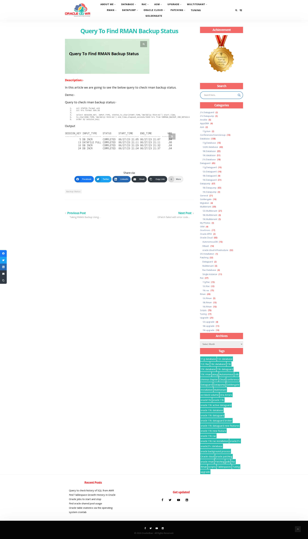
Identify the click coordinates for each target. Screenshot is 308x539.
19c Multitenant (209, 219)
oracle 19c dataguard (212, 415)
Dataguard (205, 163)
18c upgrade (208, 326)
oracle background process (216, 451)
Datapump (129, 10)
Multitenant (196, 4)
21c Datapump (207, 116)
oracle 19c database (212, 410)
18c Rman (207, 302)
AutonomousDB (210, 241)
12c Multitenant (209, 210)
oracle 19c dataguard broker (216, 420)
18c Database (209, 151)
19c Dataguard (209, 179)
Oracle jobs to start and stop (85, 499)
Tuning (196, 10)
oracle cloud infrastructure (215, 250)
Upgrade (173, 4)
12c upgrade (208, 321)
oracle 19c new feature (213, 430)
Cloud (222, 379)
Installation (207, 389)
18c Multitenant (209, 215)
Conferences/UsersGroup (213, 134)
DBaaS (205, 245)
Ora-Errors (205, 230)
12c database (224, 358)
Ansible (203, 119)
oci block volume (210, 394)
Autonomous (226, 374)
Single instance (209, 274)
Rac (144, 4)
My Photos (205, 222)
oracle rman (207, 461)
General (204, 195)
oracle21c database (211, 446)
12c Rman (207, 298)
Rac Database (209, 270)
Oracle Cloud (153, 10)
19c (229, 364)
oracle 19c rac (208, 435)
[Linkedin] (187, 500)
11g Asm (206, 131)
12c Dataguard (209, 171)
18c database (218, 364)
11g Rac (206, 282)
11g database (208, 358)
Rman (110, 10)
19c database (209, 155)
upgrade (205, 471)
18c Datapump (209, 187)
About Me (107, 4)
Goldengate (153, 15)
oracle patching (224, 456)
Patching (177, 10)
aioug (215, 374)
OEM (202, 226)
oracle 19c (218, 400)
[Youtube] (179, 500)
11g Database (209, 142)
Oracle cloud (207, 456)
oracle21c (235, 441)
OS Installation (207, 253)
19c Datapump (209, 191)
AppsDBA (204, 123)
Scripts (203, 310)
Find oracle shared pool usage (85, 503)
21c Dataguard (207, 112)
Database (127, 4)
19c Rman (207, 306)
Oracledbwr (147, 533)
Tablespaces (224, 466)
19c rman (206, 374)
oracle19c (206, 400)
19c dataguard (225, 369)
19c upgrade (208, 330)
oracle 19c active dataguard (216, 405)
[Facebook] (163, 500)
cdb (237, 374)
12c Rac (206, 286)
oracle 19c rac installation (214, 441)
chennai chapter (209, 379)
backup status (73, 191)
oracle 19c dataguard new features (220, 425)
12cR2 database (210, 146)
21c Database (209, 159)
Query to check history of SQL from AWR (91, 490)
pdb (228, 461)
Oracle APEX (206, 233)
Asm (157, 4)
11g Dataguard (209, 167)
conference (233, 379)
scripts (212, 466)
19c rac (205, 290)
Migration (204, 202)
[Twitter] (170, 500)
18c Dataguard (209, 175)
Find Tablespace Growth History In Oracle (92, 494)
